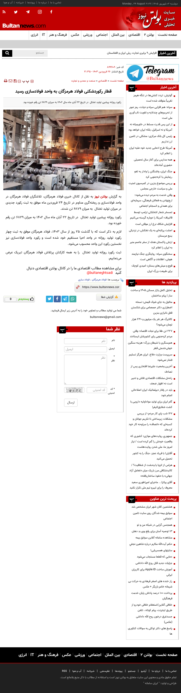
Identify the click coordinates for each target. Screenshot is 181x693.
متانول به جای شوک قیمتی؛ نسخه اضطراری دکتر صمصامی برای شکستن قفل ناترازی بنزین (151, 307)
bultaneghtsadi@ (100, 273)
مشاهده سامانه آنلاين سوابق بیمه (154, 538)
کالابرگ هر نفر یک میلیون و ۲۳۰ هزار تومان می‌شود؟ (152, 322)
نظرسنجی (105, 671)
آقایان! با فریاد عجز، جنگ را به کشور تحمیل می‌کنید (152, 456)
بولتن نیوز (101, 196)
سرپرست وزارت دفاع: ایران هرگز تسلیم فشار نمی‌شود (150, 357)
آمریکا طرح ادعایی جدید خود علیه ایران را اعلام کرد (150, 151)
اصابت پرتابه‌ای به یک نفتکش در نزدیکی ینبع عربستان (150, 233)
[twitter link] (49, 299)
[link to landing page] (155, 18)
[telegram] (28, 12)
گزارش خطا (107, 297)
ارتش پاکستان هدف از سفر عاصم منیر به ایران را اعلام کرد (151, 245)
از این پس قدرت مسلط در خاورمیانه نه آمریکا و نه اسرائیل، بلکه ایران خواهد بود (150, 127)
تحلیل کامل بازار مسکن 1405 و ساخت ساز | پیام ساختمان (151, 293)
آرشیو (143, 671)
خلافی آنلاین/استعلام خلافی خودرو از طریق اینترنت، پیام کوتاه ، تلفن (152, 607)
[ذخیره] (15, 80)
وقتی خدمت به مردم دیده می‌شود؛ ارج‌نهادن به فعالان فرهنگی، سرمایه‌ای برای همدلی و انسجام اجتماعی (151, 200)
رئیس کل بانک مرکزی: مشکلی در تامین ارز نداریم (150, 139)
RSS (64, 671)
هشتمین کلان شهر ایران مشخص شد (152, 507)
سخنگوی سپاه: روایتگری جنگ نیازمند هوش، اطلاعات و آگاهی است (152, 257)
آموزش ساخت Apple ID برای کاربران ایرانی (152, 572)
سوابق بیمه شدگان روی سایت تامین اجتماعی (152, 516)
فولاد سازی (84, 280)
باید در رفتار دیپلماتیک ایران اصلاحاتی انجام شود (151, 393)
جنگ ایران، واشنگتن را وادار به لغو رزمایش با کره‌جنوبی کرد (153, 174)
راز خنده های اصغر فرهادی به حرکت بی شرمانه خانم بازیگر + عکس (150, 584)
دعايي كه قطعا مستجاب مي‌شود (154, 557)
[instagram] (40, 12)
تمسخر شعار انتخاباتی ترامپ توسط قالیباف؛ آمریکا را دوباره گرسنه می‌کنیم (151, 215)
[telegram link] (65, 299)
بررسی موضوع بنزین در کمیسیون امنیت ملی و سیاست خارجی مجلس (150, 186)
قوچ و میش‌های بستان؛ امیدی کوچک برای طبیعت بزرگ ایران (152, 268)
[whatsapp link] (72, 299)
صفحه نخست (167, 35)
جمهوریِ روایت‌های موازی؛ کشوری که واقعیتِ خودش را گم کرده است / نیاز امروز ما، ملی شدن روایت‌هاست (151, 441)
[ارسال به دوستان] (10, 81)
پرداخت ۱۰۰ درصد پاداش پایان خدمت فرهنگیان (151, 596)
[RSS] (5, 12)
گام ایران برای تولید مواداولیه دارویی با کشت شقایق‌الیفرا (151, 404)
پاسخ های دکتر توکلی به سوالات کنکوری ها (150, 631)
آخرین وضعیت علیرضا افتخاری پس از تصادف (151, 369)
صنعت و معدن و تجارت (83, 81)
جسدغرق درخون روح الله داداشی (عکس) (154, 619)
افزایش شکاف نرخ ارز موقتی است (153, 224)
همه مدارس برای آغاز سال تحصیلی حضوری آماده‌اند (153, 162)
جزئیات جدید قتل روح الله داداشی (154, 563)
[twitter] (16, 12)
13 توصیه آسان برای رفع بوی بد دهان (152, 531)
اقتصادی (102, 81)
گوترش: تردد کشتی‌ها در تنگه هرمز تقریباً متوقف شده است (152, 98)
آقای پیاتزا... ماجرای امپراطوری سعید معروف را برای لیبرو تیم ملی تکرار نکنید (151, 485)
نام (113, 340)
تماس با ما (55, 3)
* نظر (113, 359)
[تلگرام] (152, 73)
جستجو (132, 671)
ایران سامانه (151, 683)
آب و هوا (8, 3)
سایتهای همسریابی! (161, 550)
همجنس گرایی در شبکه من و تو (154, 525)
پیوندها (31, 3)
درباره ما (42, 3)
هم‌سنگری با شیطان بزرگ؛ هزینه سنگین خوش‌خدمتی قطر (150, 345)
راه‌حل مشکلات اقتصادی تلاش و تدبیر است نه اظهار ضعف (151, 381)
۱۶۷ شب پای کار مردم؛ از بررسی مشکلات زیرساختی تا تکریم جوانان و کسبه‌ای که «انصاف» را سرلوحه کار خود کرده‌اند (150, 421)
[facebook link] (57, 299)
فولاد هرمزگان (99, 280)
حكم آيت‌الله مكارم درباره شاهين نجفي (150, 544)
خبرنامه (20, 3)
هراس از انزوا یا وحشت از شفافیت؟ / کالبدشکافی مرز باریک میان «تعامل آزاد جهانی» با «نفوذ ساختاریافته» (150, 470)
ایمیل (112, 349)
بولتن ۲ (149, 35)
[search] (7, 53)
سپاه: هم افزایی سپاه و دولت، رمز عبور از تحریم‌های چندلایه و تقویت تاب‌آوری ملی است (150, 112)
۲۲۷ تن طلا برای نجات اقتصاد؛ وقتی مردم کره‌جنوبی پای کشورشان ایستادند (151, 334)
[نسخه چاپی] (5, 81)
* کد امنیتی (111, 391)
